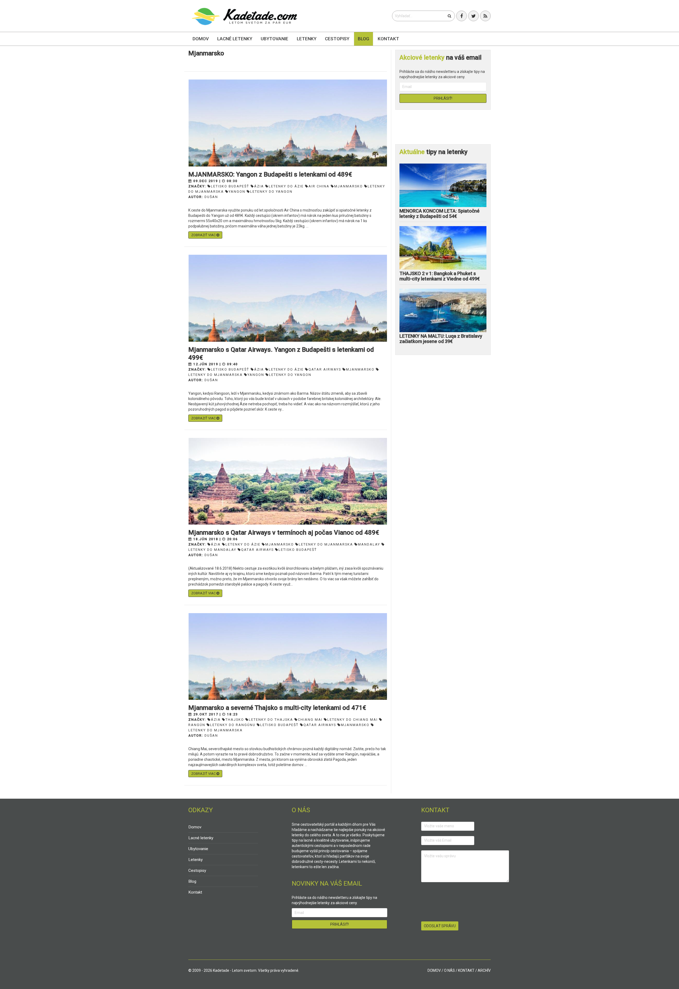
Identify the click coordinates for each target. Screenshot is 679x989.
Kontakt (388, 38)
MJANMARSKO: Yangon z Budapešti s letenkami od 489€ (270, 174)
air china (318, 186)
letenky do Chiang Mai (352, 720)
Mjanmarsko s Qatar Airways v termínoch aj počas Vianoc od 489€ (283, 532)
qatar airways (324, 369)
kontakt (466, 970)
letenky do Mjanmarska (326, 544)
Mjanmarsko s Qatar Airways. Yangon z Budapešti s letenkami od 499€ (281, 353)
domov (434, 970)
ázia (259, 186)
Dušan (211, 197)
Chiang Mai (310, 720)
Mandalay (369, 544)
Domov (201, 38)
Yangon (237, 192)
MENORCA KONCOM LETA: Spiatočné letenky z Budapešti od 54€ (439, 213)
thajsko (234, 720)
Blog (363, 38)
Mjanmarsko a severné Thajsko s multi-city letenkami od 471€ (277, 707)
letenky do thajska (271, 720)
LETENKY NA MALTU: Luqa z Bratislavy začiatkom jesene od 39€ (440, 338)
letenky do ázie (286, 186)
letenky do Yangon (271, 192)
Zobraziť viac (203, 235)
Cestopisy (337, 38)
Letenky (306, 38)
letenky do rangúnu (232, 725)
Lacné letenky (234, 38)
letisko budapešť (230, 186)
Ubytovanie (274, 38)
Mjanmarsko (348, 186)
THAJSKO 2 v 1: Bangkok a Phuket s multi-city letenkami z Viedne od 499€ (439, 276)
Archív (484, 970)
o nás (449, 970)
